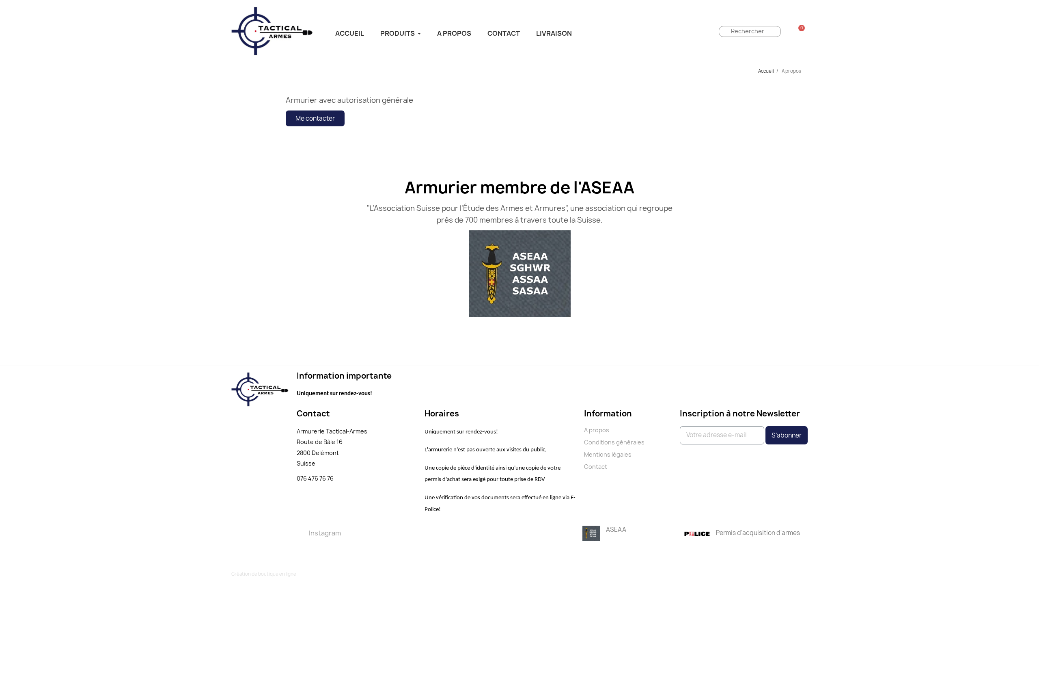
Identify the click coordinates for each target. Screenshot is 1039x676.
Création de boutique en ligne (263, 574)
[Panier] (799, 31)
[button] (315, 118)
